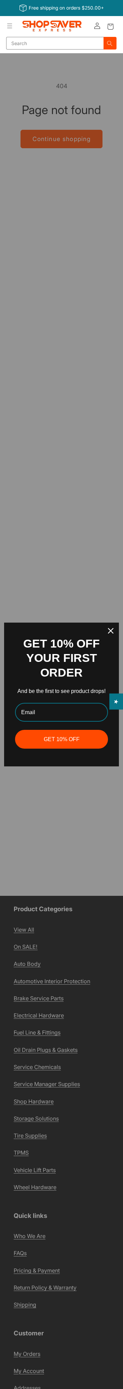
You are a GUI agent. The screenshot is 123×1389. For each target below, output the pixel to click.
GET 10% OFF (62, 739)
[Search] (110, 43)
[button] (9, 26)
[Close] (110, 631)
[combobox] (55, 43)
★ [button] (116, 701)
